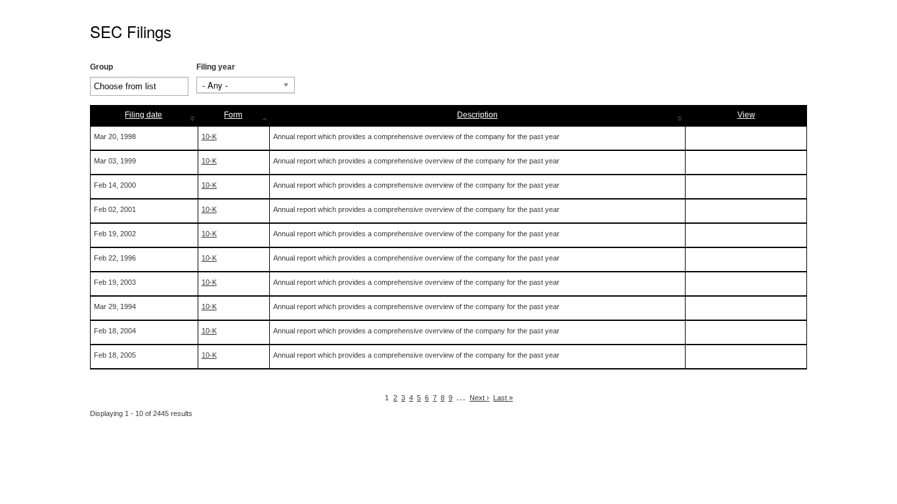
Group (101, 67)
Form (233, 114)
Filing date (143, 114)
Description (477, 114)
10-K (209, 136)
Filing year (215, 67)
